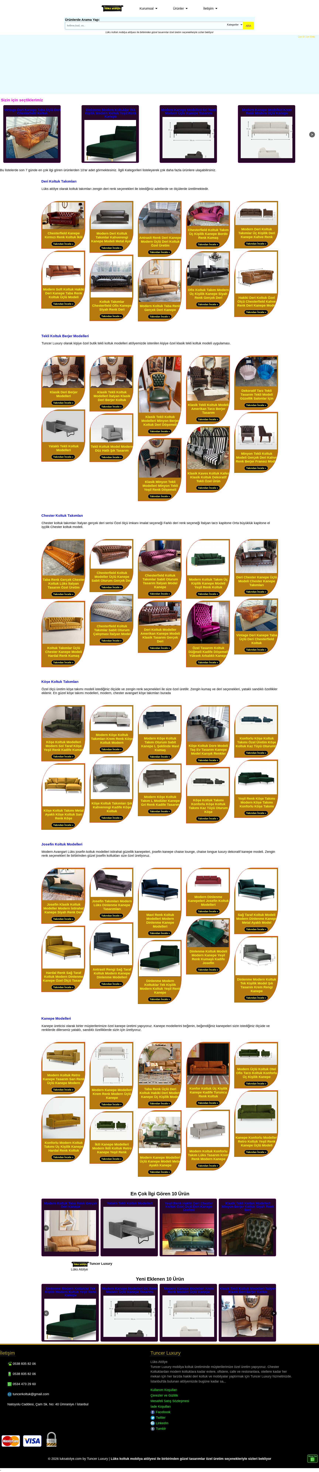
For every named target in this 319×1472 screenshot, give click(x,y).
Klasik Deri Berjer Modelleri (64, 394)
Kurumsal (147, 8)
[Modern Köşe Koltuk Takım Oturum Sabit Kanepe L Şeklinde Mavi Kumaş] (159, 733)
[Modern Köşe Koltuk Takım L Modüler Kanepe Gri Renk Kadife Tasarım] (159, 791)
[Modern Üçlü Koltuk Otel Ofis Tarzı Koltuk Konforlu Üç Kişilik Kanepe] (256, 1064)
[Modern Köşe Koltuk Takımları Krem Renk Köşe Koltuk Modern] (111, 729)
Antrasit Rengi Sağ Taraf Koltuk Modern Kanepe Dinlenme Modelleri (112, 973)
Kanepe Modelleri (56, 1018)
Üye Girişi (310, 36)
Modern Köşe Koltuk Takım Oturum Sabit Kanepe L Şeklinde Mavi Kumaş (160, 744)
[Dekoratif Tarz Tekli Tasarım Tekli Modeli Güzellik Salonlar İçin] (256, 385)
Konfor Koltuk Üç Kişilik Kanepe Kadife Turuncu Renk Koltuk (208, 1092)
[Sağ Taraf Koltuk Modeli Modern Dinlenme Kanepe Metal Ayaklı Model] (256, 909)
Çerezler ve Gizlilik (164, 1395)
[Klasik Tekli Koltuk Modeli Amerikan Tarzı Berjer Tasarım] (208, 399)
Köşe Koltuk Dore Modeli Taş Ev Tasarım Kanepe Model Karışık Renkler (208, 749)
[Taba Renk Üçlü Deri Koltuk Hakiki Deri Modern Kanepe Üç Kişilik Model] (159, 1084)
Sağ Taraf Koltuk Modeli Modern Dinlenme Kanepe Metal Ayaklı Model (256, 918)
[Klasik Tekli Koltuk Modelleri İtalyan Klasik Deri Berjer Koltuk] (111, 387)
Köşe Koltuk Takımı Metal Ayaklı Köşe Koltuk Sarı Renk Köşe (64, 814)
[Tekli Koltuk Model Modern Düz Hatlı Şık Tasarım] (111, 441)
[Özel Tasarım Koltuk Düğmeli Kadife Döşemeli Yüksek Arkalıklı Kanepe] (208, 643)
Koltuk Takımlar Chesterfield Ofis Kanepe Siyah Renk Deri (112, 305)
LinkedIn (161, 1423)
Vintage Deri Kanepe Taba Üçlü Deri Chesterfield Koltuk (256, 639)
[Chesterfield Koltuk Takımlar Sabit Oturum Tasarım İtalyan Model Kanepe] (159, 570)
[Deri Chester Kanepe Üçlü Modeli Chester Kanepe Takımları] (256, 572)
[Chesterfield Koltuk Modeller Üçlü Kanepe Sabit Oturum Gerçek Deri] (111, 567)
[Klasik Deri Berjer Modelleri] (63, 387)
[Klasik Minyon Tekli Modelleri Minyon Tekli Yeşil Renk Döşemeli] (159, 476)
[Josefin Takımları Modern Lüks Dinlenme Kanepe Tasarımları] (111, 896)
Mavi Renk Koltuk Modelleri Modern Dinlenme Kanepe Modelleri (160, 920)
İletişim (208, 8)
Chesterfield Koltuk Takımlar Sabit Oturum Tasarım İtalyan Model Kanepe (160, 581)
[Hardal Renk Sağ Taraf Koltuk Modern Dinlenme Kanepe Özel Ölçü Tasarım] (63, 967)
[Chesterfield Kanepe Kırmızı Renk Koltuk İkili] (63, 228)
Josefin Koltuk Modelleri (61, 844)
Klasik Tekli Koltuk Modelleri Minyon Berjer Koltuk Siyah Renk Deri (130, 1206)
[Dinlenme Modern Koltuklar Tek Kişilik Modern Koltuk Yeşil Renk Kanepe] (159, 975)
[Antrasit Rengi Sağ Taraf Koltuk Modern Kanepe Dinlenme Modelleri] (111, 964)
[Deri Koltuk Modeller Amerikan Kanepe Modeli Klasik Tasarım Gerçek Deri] (159, 624)
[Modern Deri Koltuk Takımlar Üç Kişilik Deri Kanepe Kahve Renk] (256, 224)
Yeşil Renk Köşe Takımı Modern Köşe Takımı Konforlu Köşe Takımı (256, 802)
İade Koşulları (160, 1406)
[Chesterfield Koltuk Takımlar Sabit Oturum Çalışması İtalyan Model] (111, 621)
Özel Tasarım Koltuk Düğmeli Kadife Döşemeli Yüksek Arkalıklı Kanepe (208, 652)
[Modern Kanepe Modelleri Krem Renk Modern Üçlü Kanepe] (111, 1085)
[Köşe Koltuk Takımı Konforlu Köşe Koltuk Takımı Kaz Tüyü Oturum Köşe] (208, 795)
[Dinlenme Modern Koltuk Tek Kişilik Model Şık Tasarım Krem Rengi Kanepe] (256, 974)
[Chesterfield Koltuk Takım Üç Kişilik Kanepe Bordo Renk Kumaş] (208, 224)
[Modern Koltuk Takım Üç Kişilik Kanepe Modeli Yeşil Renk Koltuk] (208, 574)
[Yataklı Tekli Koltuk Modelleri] (63, 441)
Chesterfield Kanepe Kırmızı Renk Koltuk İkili (64, 235)
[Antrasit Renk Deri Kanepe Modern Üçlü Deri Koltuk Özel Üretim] (159, 232)
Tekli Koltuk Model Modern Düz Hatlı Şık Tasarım (112, 448)
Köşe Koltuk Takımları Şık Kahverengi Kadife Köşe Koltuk (112, 807)
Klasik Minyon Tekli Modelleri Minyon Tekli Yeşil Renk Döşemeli (160, 485)
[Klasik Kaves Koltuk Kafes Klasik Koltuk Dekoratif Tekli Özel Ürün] (208, 468)
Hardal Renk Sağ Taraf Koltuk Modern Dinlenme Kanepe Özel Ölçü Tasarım (64, 976)
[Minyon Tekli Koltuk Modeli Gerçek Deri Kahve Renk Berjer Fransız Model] (256, 448)
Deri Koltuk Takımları (58, 181)
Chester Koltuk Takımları (62, 515)
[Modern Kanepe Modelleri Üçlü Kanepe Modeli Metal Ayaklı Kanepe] (159, 1152)
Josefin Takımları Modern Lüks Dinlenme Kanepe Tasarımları (112, 905)
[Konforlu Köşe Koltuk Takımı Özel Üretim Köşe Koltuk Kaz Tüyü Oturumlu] (256, 733)
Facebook (162, 1412)
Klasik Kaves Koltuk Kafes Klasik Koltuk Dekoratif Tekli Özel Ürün (208, 477)
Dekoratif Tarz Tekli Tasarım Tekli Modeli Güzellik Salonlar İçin (256, 394)
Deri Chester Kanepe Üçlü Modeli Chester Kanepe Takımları (256, 581)
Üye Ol (301, 36)
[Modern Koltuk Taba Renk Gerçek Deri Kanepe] (159, 301)
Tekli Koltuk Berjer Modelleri (65, 336)
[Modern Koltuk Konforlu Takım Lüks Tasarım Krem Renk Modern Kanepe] (208, 1146)
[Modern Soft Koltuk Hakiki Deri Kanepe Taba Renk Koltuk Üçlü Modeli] (63, 284)
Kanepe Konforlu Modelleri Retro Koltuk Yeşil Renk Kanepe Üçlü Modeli (257, 1141)
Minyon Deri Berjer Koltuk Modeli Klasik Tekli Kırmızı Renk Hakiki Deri (248, 1206)
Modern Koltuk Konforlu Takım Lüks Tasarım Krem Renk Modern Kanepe (208, 1155)
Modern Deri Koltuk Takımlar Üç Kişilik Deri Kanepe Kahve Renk (256, 233)
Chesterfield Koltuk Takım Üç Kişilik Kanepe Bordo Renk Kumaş (208, 234)
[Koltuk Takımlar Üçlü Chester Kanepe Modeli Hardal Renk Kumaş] (63, 643)
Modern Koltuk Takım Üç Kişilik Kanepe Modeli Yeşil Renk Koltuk (208, 583)
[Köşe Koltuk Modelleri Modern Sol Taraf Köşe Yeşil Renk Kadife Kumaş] (63, 737)
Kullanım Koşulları (163, 1390)
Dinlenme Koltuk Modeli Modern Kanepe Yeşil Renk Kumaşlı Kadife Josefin (208, 957)
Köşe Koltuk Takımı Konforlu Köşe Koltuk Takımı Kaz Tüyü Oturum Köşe (208, 806)
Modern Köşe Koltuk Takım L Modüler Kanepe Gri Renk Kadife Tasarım (160, 800)
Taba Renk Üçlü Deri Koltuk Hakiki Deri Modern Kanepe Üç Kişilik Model (160, 1093)
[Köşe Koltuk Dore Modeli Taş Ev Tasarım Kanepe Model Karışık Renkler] (208, 740)
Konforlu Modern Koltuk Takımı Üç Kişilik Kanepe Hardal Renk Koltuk (63, 1146)
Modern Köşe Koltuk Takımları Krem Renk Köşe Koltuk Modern (112, 738)
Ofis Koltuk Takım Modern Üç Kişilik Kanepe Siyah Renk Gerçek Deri (208, 294)
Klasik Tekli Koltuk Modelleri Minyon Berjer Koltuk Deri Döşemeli (160, 421)
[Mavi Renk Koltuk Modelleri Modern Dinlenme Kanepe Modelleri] (159, 909)
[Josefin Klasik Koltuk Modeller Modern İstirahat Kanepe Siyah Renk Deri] (63, 899)
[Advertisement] (159, 66)
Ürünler (178, 8)
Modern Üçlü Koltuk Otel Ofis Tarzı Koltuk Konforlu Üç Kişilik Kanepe (256, 1073)
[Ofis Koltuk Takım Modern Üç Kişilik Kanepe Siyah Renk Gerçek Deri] (208, 284)
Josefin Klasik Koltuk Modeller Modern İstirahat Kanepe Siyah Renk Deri (63, 908)
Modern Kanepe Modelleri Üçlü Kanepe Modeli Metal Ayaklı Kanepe (160, 1161)
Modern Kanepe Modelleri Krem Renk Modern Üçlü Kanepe (189, 111)
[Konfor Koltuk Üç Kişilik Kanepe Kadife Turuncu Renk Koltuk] (208, 1083)
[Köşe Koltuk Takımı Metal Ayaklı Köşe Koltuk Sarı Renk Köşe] (63, 805)
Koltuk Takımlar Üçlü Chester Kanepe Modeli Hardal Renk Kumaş (63, 652)
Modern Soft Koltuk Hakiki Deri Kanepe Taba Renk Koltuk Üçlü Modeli (63, 293)
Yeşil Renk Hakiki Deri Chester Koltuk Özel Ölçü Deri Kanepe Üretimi (71, 1206)
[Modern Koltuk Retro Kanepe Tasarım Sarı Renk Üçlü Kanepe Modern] (63, 1070)
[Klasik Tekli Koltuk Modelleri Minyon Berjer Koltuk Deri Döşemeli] (159, 411)
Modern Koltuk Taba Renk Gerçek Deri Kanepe (160, 308)
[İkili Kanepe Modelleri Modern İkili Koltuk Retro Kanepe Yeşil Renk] (111, 1139)
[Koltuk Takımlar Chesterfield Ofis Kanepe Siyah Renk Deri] (111, 296)
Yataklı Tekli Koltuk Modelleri (64, 448)
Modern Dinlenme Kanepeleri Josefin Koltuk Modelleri (208, 901)
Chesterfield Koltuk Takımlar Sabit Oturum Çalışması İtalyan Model (112, 630)
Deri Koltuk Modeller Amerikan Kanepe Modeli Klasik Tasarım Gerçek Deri (160, 635)
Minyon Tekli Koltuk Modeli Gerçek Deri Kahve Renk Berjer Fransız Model (256, 457)
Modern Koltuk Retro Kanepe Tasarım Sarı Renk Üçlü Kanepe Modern (64, 1079)
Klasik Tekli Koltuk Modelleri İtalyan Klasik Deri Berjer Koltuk (267, 111)
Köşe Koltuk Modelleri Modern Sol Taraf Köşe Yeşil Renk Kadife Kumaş (63, 746)
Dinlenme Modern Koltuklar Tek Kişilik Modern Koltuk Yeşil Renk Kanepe (32, 113)
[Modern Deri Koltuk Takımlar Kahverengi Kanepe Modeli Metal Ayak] (111, 228)
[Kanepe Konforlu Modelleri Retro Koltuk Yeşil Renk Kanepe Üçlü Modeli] (256, 1132)
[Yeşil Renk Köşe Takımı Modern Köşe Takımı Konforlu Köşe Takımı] (256, 793)
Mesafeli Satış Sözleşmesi (169, 1401)
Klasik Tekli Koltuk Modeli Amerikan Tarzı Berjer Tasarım (208, 409)
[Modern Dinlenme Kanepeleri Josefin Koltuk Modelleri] (208, 891)
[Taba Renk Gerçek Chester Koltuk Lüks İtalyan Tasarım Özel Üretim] (63, 574)
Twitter (160, 1417)
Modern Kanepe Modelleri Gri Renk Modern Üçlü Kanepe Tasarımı (110, 111)
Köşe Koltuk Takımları (59, 682)
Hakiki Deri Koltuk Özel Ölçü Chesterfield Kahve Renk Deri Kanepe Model (256, 301)
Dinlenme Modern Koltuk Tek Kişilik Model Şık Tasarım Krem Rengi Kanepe (256, 985)
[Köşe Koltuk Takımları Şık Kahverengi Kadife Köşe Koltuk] (111, 798)
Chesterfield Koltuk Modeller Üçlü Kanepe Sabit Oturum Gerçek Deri (112, 576)
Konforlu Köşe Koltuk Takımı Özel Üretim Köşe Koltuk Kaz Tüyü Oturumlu (257, 742)
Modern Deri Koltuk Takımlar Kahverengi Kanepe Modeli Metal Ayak (112, 237)
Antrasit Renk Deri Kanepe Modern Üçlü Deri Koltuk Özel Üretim (160, 241)
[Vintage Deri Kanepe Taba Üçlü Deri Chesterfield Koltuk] (256, 630)
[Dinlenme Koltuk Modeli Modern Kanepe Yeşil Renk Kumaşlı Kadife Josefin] (208, 946)
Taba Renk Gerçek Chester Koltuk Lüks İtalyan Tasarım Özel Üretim (64, 583)
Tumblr (160, 1428)
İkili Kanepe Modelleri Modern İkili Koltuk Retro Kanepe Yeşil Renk (112, 1148)
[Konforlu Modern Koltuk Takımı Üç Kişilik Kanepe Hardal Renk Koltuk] (63, 1137)
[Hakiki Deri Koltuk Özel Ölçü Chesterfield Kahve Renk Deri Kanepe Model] (256, 292)
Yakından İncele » (63, 244)
